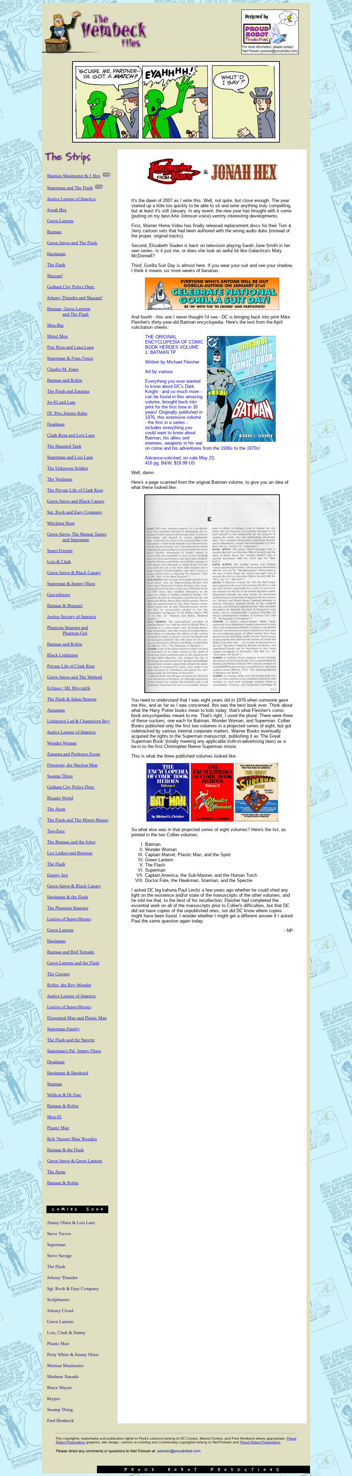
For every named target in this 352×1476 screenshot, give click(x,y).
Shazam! (55, 275)
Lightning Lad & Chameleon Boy (78, 721)
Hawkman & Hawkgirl (67, 1072)
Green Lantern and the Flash (73, 962)
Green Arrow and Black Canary (75, 501)
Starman (54, 1083)
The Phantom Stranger (67, 907)
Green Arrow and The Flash (72, 242)
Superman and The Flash (70, 187)
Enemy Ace (57, 874)
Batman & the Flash (65, 1149)
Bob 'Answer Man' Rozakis (72, 1138)
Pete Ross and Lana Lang (70, 347)
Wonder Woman (62, 743)
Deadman (56, 424)
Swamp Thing (60, 776)
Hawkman (56, 253)
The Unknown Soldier (67, 468)
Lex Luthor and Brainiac (70, 853)
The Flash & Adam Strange (72, 699)
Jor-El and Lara (61, 402)
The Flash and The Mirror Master (77, 820)
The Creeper (58, 973)
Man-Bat (55, 325)
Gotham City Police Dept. (71, 286)
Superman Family (63, 1028)
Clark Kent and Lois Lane (71, 435)
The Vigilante (60, 479)
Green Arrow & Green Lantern (74, 1160)
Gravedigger (58, 594)
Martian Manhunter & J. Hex (73, 175)
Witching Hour (61, 523)
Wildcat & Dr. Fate (64, 1094)
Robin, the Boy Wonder (69, 984)
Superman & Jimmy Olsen (71, 583)
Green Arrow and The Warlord (74, 677)
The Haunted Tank (64, 446)
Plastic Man (58, 1127)
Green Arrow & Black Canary (74, 572)
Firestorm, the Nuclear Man (72, 765)
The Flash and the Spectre (71, 1039)
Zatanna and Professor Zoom (73, 754)
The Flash (56, 264)
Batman (54, 231)
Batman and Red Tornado (71, 951)
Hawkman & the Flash (67, 896)
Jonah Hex (57, 209)
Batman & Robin (63, 1105)
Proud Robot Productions (260, 1442)
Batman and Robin (64, 380)
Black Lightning (62, 655)
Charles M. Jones (63, 369)
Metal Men (57, 336)
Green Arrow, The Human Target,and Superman (77, 537)
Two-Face (56, 831)
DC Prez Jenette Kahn (67, 413)
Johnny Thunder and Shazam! (74, 297)
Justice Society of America (71, 616)
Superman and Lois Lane (70, 457)
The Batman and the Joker (71, 842)
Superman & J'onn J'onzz (70, 358)
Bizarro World (60, 798)
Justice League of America (71, 198)
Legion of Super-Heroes (69, 918)
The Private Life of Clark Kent (75, 490)
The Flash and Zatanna (68, 391)
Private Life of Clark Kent (71, 666)
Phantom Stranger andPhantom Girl (67, 630)
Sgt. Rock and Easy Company (74, 512)
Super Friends (60, 550)
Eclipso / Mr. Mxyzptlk (68, 688)
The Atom (56, 809)
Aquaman (56, 710)
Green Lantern (60, 220)
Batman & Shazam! (65, 605)
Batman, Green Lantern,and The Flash (69, 311)
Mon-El (54, 1116)
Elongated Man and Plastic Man (77, 1017)
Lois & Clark (59, 561)
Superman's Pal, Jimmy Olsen (74, 1050)
